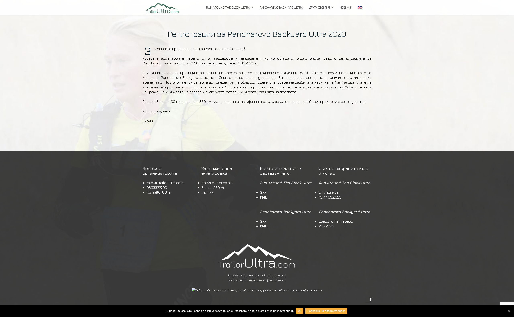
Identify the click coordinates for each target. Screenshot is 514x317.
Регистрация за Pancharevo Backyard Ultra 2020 (257, 34)
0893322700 (157, 187)
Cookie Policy (277, 280)
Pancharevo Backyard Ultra (281, 7)
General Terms (237, 280)
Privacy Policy (257, 280)
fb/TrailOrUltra (159, 192)
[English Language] (359, 7)
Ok (299, 310)
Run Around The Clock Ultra (228, 7)
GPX (263, 192)
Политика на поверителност (326, 310)
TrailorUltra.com (249, 275)
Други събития (319, 7)
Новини (345, 7)
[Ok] (509, 311)
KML (263, 197)
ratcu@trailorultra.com (165, 183)
